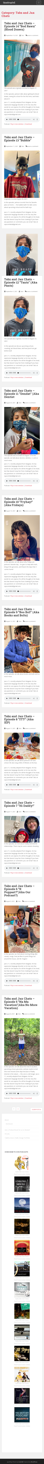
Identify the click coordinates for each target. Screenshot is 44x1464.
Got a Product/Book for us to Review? (17, 1130)
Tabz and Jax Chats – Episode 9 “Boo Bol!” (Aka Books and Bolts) (21, 612)
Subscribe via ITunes (22, 1424)
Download (28, 124)
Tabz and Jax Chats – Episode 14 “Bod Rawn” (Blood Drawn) (20, 26)
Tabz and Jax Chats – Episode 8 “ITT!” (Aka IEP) (19, 719)
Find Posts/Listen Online (22, 1174)
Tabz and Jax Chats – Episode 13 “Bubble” (19, 138)
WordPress (34, 1462)
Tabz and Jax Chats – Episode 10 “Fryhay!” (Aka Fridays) (19, 502)
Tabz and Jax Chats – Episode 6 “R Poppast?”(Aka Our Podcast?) (19, 890)
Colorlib (21, 1462)
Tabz (22, 35)
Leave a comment (32, 35)
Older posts (36, 1109)
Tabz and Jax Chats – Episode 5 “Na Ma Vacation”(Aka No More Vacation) (20, 1003)
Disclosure (9, 1124)
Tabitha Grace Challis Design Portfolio (17, 1138)
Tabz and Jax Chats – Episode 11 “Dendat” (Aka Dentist (21, 394)
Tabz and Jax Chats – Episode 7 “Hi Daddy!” (19, 804)
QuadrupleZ (9, 2)
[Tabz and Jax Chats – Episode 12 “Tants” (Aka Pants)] (22, 255)
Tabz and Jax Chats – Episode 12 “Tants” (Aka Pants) (20, 282)
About (7, 1120)
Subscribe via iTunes (22, 1172)
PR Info (7, 1134)
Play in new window (16, 124)
